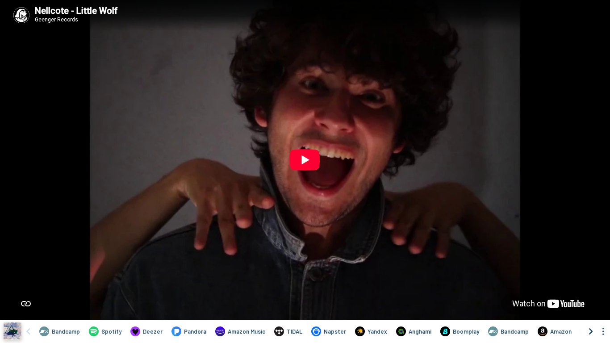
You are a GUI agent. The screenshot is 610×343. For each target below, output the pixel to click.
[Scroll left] (28, 331)
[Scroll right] (591, 331)
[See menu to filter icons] (603, 331)
